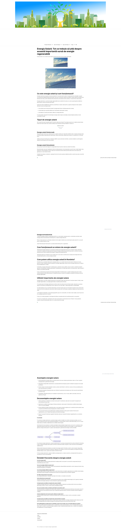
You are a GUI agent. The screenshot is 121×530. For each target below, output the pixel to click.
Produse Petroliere (47, 44)
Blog (72, 44)
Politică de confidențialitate (42, 513)
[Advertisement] (60, 36)
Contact (38, 518)
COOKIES (39, 516)
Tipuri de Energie (57, 44)
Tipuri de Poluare (66, 44)
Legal (38, 515)
